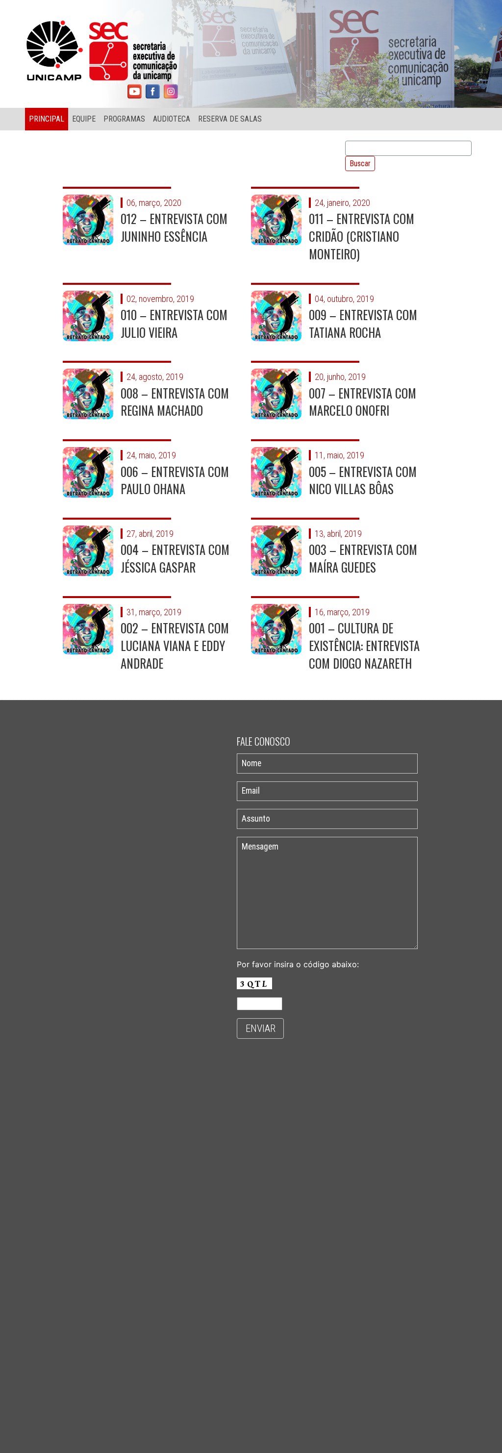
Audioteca (171, 119)
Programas (124, 119)
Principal (46, 119)
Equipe (84, 119)
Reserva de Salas (230, 119)
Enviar (261, 1028)
